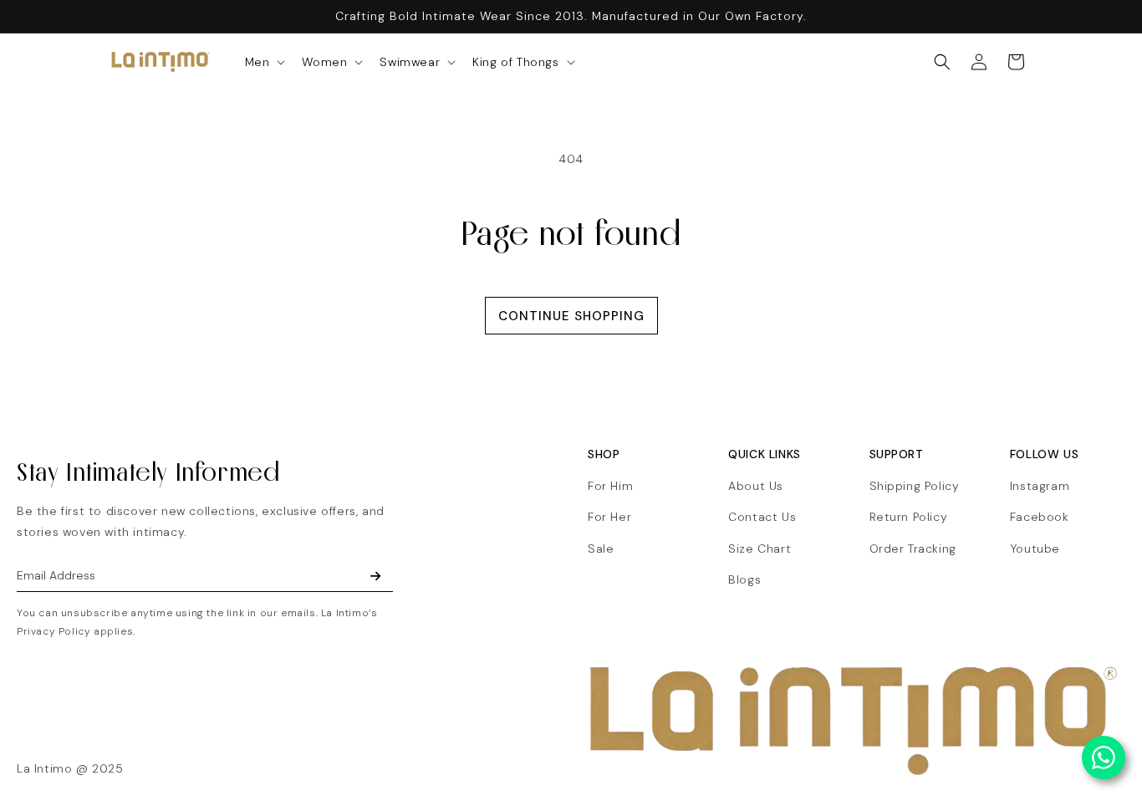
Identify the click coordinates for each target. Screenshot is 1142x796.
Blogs (744, 579)
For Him (610, 485)
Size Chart (759, 548)
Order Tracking (912, 548)
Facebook (1039, 516)
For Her (609, 516)
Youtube (1035, 548)
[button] (264, 61)
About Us (755, 485)
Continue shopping (571, 316)
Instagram (1039, 485)
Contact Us (762, 516)
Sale (601, 548)
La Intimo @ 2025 (70, 768)
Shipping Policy (914, 485)
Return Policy (908, 516)
